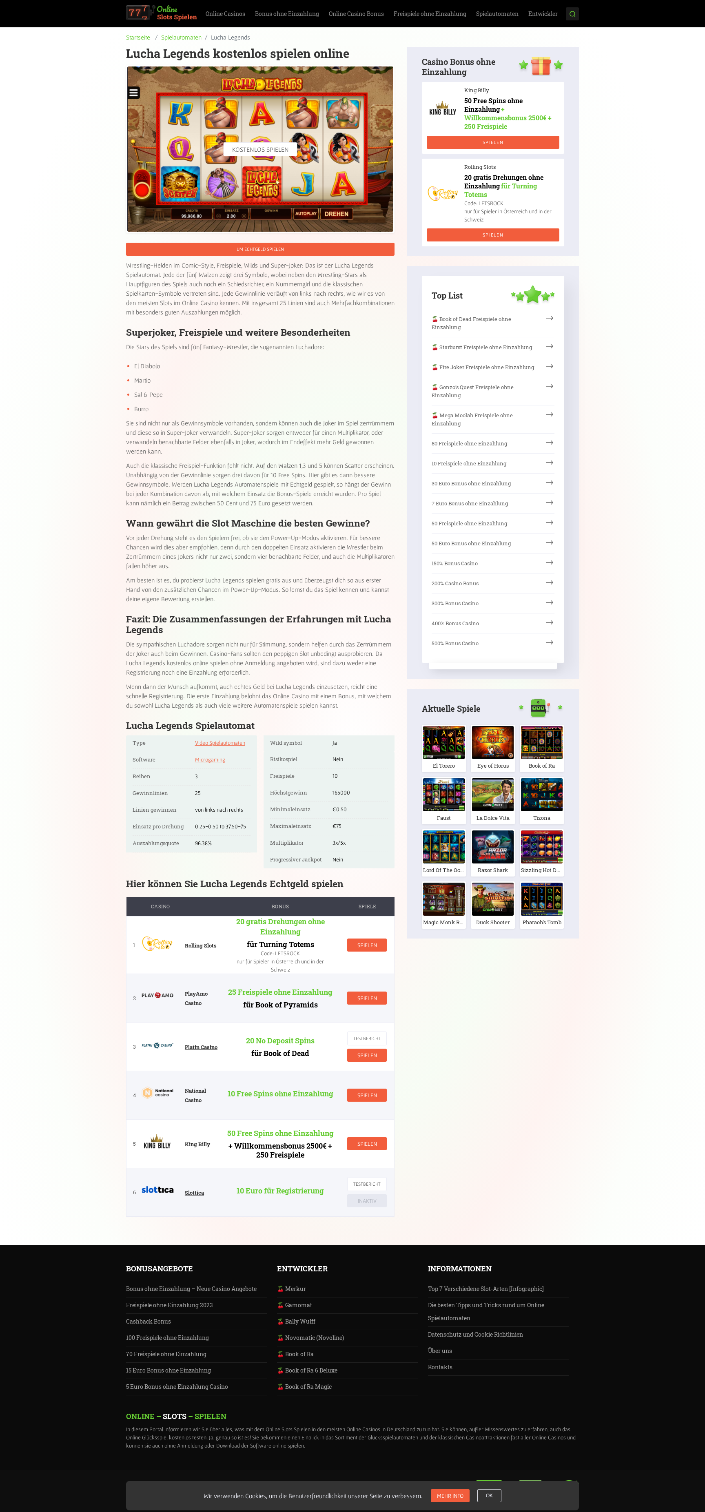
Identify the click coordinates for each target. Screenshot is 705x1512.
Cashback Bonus (148, 1321)
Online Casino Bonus (356, 14)
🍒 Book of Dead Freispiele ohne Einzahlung (471, 323)
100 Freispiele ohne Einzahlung (167, 1338)
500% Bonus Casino (455, 643)
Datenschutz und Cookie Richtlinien (475, 1334)
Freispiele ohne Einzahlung (430, 14)
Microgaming (210, 759)
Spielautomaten (497, 14)
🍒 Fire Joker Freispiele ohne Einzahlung (483, 367)
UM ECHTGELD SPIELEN (260, 249)
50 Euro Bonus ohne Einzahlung (471, 543)
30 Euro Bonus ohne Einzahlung (471, 483)
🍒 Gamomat (294, 1305)
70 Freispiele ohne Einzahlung (166, 1354)
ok (489, 1496)
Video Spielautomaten (220, 742)
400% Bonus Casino (455, 623)
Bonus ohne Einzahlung (287, 14)
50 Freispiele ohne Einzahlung (469, 523)
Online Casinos (225, 14)
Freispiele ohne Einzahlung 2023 (169, 1305)
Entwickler (543, 14)
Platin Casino (201, 1047)
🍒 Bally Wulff (296, 1321)
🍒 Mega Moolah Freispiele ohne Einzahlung (472, 419)
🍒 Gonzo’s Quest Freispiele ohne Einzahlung (473, 391)
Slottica (194, 1192)
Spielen (367, 945)
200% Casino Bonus (455, 583)
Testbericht (367, 1038)
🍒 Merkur (291, 1289)
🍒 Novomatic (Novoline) (310, 1338)
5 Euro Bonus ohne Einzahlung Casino (177, 1386)
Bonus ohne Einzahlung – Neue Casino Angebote (191, 1289)
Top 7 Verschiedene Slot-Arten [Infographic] (486, 1289)
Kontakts (440, 1367)
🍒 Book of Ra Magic (304, 1386)
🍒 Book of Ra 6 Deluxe (307, 1370)
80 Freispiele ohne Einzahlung (469, 443)
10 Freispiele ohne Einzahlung (469, 463)
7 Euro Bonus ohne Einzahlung (470, 503)
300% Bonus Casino (455, 603)
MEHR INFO (450, 1495)
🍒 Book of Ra (295, 1354)
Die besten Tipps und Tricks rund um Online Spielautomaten (486, 1311)
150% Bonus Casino (455, 563)
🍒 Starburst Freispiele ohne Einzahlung (482, 347)
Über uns (440, 1351)
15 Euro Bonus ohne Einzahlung (168, 1370)
